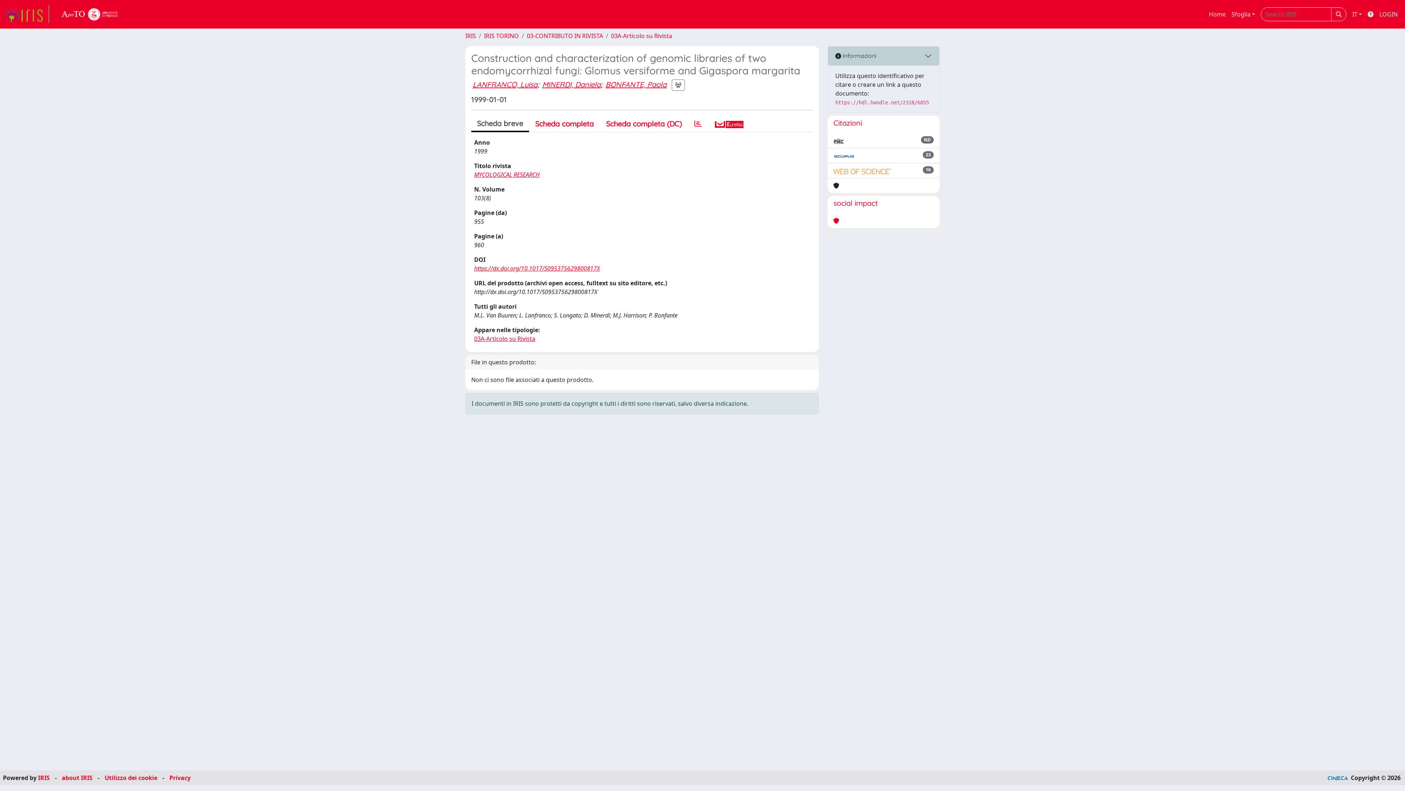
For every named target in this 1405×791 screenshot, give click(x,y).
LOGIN (1388, 14)
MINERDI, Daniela (571, 84)
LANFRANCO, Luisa (505, 84)
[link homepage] (26, 14)
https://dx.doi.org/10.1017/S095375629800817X (537, 268)
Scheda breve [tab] (500, 123)
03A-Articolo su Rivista (641, 36)
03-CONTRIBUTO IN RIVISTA (565, 36)
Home (1217, 14)
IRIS (470, 36)
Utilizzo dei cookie (131, 778)
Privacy (180, 778)
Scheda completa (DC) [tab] (644, 123)
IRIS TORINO (501, 36)
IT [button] (1354, 14)
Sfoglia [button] (1241, 14)
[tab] (698, 123)
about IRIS (77, 778)
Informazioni (858, 55)
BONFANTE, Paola (636, 84)
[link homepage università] (90, 14)
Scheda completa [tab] (564, 123)
